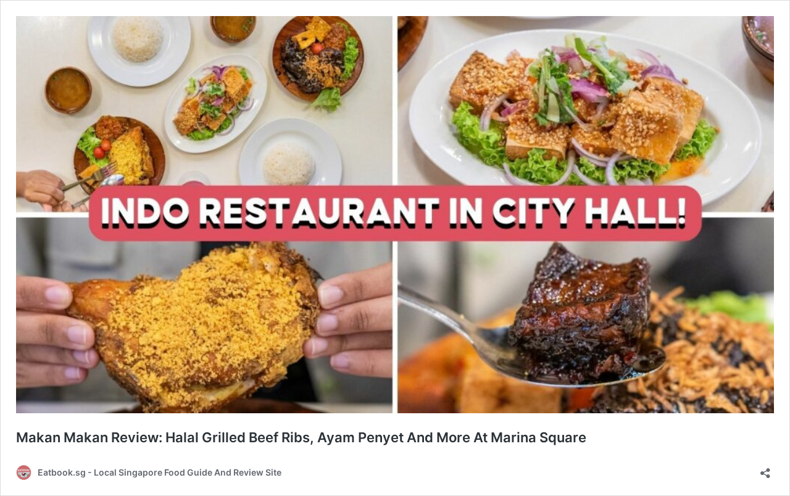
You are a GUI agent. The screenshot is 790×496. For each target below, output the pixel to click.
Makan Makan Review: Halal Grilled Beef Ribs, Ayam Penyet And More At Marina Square (301, 437)
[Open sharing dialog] (765, 469)
